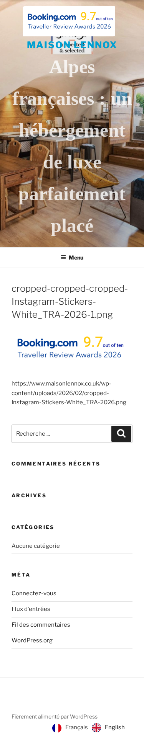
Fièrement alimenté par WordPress (55, 716)
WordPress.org (32, 640)
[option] (108, 727)
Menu (76, 257)
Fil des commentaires (41, 624)
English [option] (115, 727)
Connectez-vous (34, 593)
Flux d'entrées (31, 609)
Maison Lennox (72, 45)
